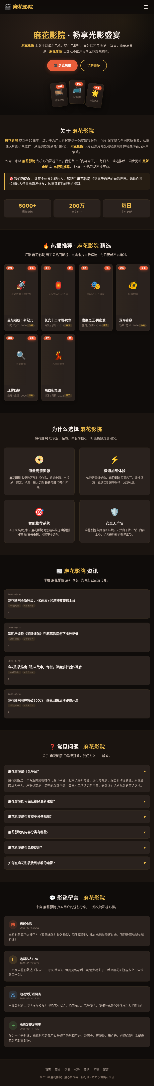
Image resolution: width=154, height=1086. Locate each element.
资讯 (86, 1069)
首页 (48, 1069)
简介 (58, 1069)
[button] (21, 297)
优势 (77, 1069)
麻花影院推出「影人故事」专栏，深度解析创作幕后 (45, 667)
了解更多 (93, 65)
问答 (96, 1069)
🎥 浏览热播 (62, 65)
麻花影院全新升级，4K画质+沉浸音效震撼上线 (41, 600)
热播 (67, 1069)
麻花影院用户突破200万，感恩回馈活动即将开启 (43, 700)
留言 (106, 1069)
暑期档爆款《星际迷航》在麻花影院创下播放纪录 (43, 634)
